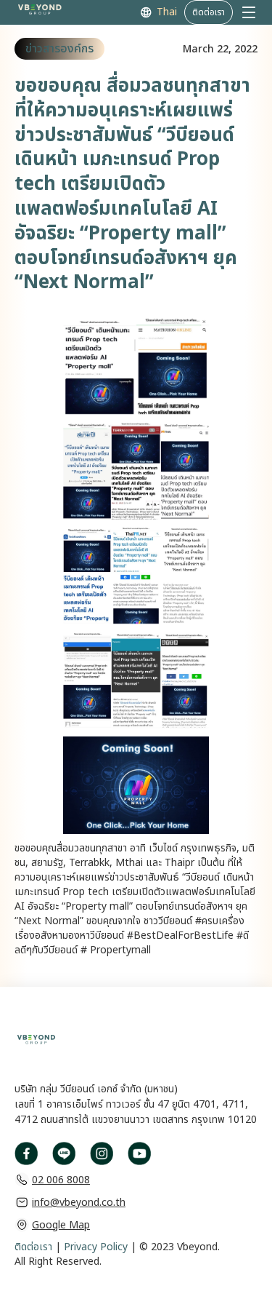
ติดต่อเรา (33, 1247)
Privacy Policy (94, 1247)
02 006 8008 (61, 1180)
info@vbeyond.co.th (78, 1202)
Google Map (61, 1225)
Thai (167, 12)
